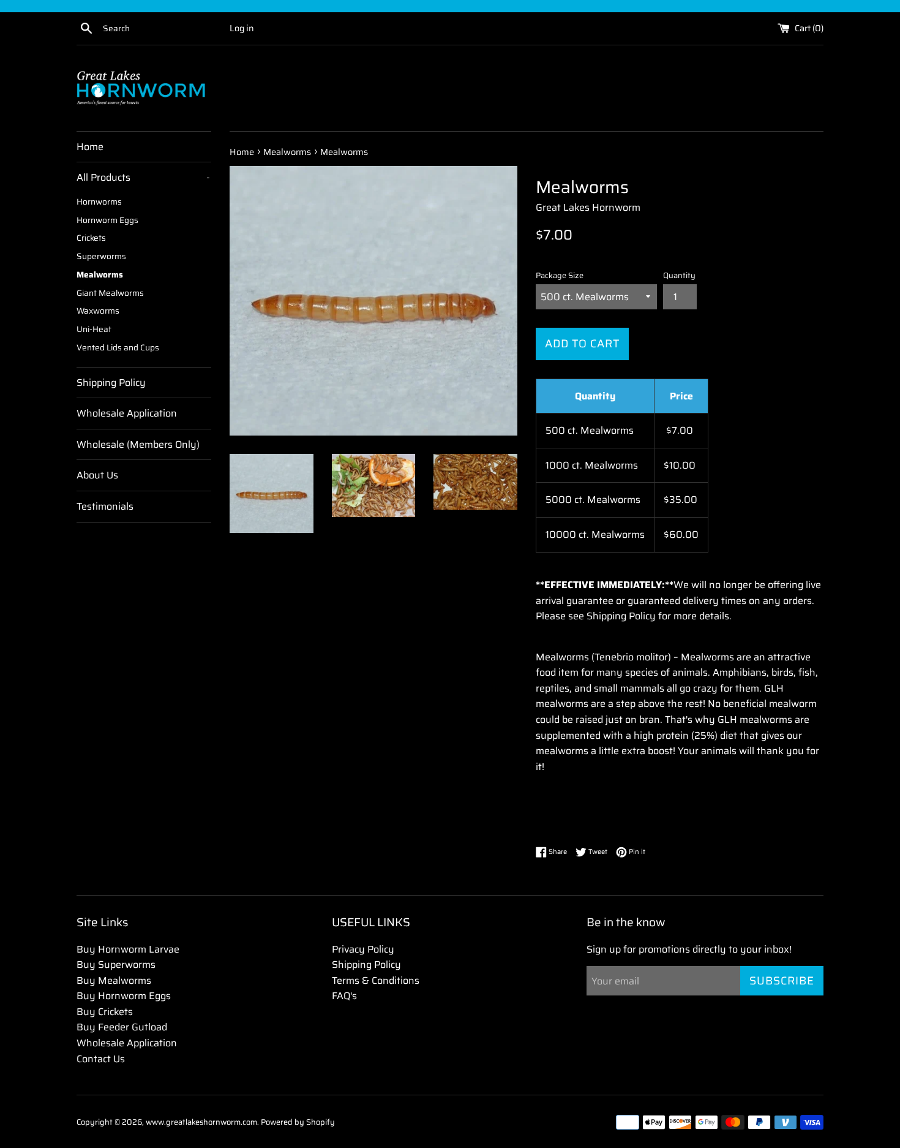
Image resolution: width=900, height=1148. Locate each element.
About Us (97, 475)
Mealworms (100, 274)
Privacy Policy (363, 949)
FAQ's (344, 995)
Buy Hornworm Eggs (124, 995)
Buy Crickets (105, 1011)
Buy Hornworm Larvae (128, 949)
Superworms (101, 256)
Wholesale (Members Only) (138, 444)
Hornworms (99, 201)
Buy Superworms (116, 964)
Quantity (679, 276)
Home (90, 146)
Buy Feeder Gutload (122, 1027)
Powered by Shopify (298, 1122)
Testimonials (105, 506)
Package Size (559, 276)
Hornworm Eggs (107, 220)
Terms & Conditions (375, 980)
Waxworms (98, 310)
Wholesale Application (127, 413)
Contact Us (101, 1059)
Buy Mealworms (114, 980)
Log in (242, 28)
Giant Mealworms (110, 293)
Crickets (91, 238)
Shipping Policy (111, 382)
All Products (143, 177)
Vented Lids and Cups (118, 347)
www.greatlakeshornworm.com (201, 1122)
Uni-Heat (94, 329)
